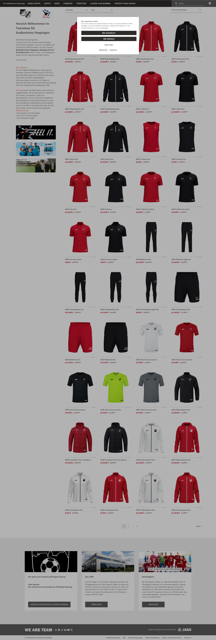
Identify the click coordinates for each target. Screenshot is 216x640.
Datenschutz (103, 50)
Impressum (113, 50)
